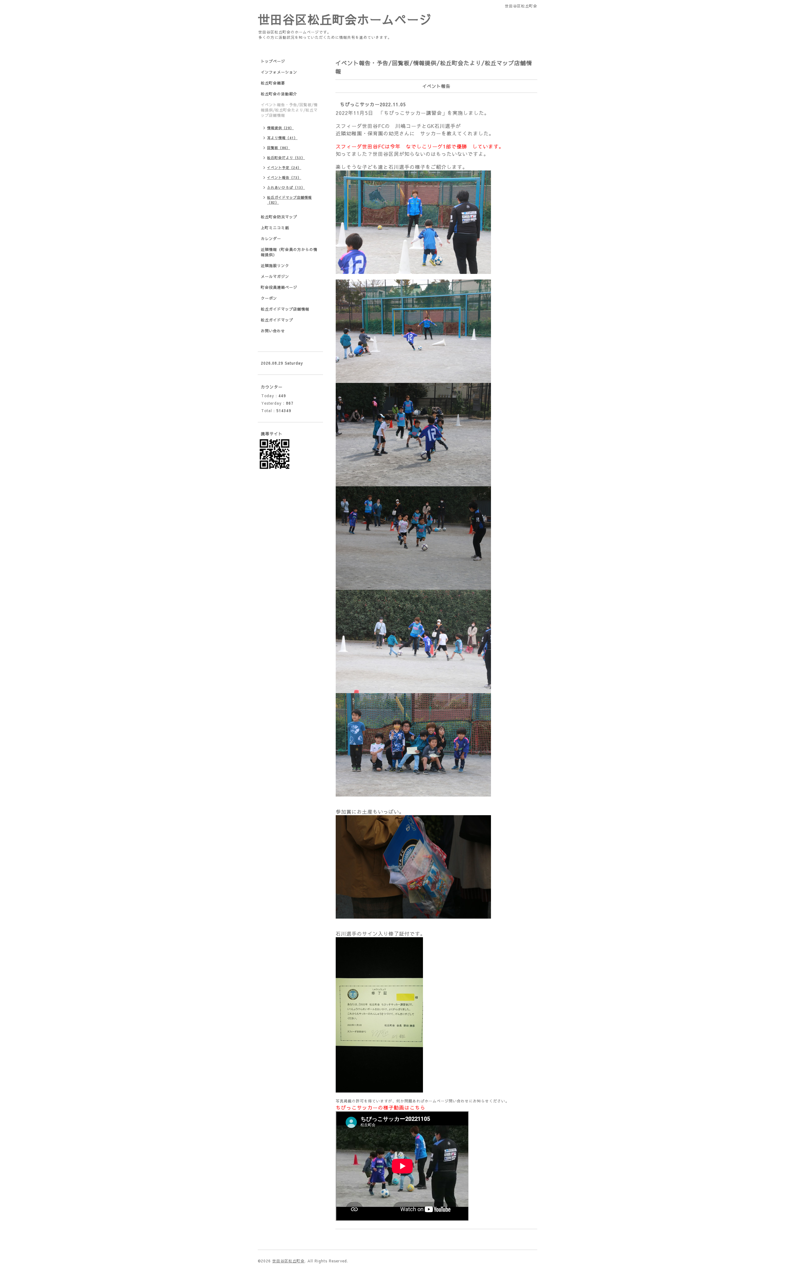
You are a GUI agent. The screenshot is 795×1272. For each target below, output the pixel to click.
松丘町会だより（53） (286, 157)
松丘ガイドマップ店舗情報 (285, 309)
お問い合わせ (273, 330)
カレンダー (271, 238)
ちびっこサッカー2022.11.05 (373, 104)
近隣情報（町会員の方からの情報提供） (289, 252)
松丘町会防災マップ (279, 216)
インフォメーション (279, 72)
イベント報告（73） (284, 177)
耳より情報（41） (282, 137)
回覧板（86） (278, 147)
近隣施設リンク (275, 265)
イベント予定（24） (284, 167)
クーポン (269, 298)
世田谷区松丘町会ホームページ (345, 19)
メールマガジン (275, 276)
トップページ (273, 61)
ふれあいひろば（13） (286, 187)
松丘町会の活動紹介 (279, 93)
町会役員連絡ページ (279, 287)
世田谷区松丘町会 (288, 1260)
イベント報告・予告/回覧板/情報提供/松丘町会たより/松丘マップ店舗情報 (289, 110)
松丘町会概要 (273, 82)
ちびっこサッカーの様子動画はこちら (380, 1107)
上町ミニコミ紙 (275, 227)
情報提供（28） (280, 127)
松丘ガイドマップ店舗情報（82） (289, 200)
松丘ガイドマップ (277, 319)
